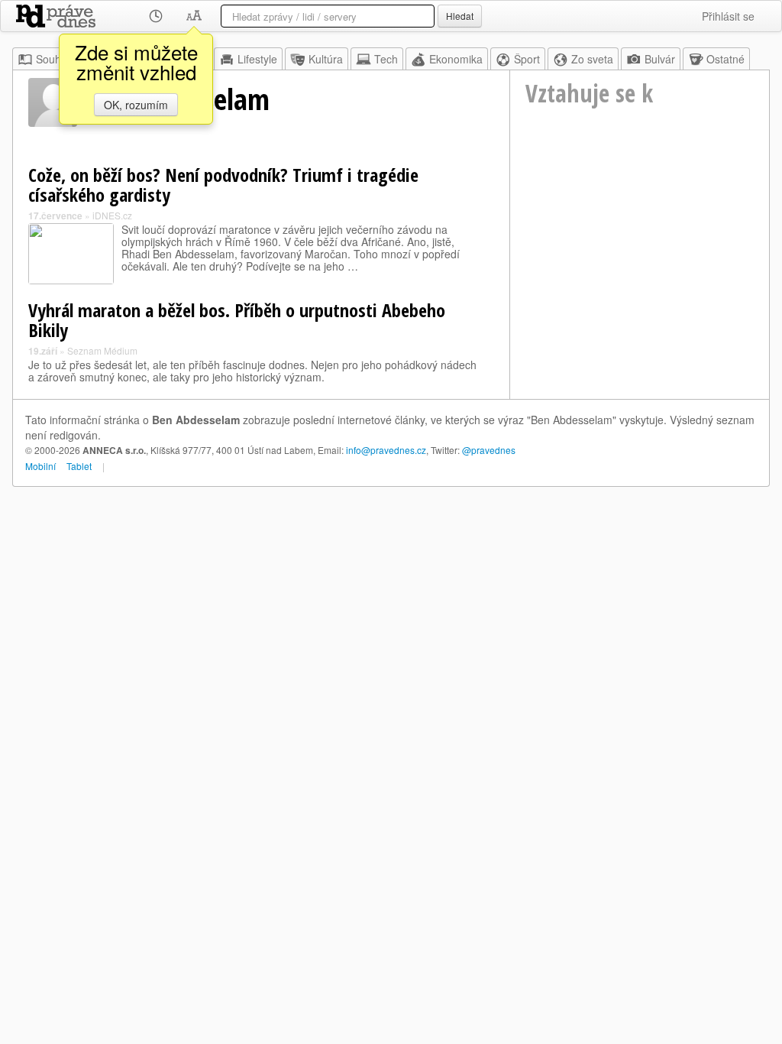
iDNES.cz (112, 215)
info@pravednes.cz (386, 449)
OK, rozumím (136, 104)
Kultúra (326, 58)
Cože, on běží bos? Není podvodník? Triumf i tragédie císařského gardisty (223, 184)
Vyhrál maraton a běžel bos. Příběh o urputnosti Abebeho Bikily (236, 319)
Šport (527, 58)
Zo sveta (592, 58)
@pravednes (488, 449)
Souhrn (53, 58)
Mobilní (40, 465)
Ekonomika (456, 58)
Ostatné (725, 58)
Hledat (459, 15)
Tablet (79, 465)
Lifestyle (257, 58)
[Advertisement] (639, 253)
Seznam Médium (102, 350)
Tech (386, 58)
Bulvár (660, 58)
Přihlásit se (728, 16)
